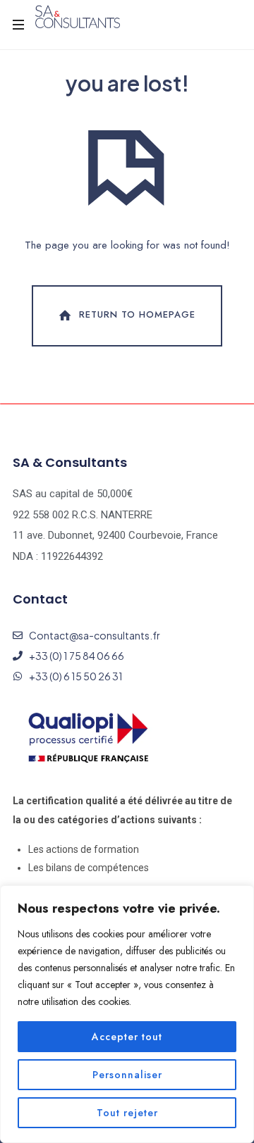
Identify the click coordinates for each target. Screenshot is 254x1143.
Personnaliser (127, 1075)
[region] (127, 1014)
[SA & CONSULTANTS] (77, 17)
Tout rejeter (127, 1113)
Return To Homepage (137, 315)
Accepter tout (127, 1037)
